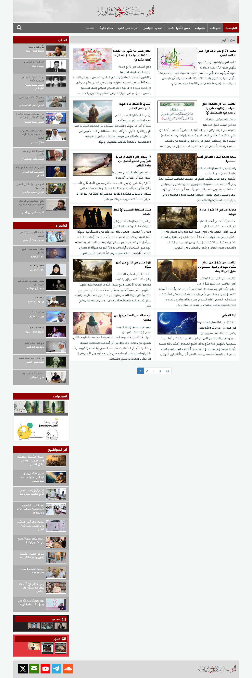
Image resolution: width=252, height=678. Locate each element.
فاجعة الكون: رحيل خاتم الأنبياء (32, 234)
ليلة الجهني (229, 315)
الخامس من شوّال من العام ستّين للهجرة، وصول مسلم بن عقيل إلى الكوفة (217, 267)
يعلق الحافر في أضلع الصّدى (33, 251)
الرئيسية (231, 27)
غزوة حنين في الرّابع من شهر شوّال (133, 264)
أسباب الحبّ (38, 312)
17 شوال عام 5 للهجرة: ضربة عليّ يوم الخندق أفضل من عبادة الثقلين (133, 161)
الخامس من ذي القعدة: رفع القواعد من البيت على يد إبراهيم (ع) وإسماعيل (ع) (219, 108)
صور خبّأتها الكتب (179, 27)
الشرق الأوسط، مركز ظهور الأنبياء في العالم (135, 106)
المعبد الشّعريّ (36, 327)
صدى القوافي (152, 27)
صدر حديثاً (106, 27)
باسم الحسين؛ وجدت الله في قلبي (31, 282)
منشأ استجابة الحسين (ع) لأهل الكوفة (132, 211)
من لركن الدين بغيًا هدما (31, 358)
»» (167, 371)
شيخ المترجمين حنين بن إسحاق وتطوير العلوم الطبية (32, 134)
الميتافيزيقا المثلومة (34, 62)
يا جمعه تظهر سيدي (33, 373)
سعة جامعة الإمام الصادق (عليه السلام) (216, 158)
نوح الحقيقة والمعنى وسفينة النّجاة (33, 79)
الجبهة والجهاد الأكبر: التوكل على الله (30, 186)
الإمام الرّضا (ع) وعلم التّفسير (33, 153)
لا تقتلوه (39, 297)
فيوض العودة (37, 265)
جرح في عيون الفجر (34, 343)
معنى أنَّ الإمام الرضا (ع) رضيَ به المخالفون (217, 53)
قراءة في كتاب (128, 27)
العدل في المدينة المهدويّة (30, 167)
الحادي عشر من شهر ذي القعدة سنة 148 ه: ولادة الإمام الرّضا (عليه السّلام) (132, 55)
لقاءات (90, 27)
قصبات (200, 27)
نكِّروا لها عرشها (36, 47)
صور (57, 639)
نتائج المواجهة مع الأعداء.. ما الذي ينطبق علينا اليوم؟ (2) (31, 204)
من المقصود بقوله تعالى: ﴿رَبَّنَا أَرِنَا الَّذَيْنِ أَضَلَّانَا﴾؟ (30, 116)
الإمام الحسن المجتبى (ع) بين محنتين (132, 317)
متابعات (215, 27)
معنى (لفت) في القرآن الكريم (31, 99)
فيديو (56, 619)
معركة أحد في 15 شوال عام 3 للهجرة (217, 211)
